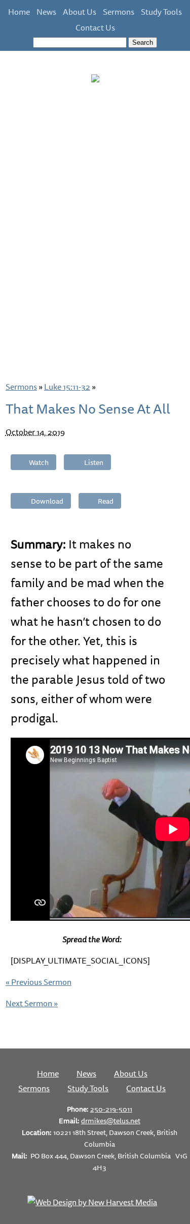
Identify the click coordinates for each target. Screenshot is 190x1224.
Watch (39, 462)
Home (19, 11)
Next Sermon (32, 1003)
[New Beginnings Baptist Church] (95, 76)
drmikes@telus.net (110, 1120)
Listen (93, 462)
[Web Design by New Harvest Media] (92, 1202)
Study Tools (161, 11)
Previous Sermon (38, 981)
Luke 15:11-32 (67, 386)
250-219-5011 (111, 1109)
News (46, 11)
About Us (79, 11)
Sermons (118, 11)
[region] (95, 229)
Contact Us (95, 27)
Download (47, 501)
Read (105, 501)
